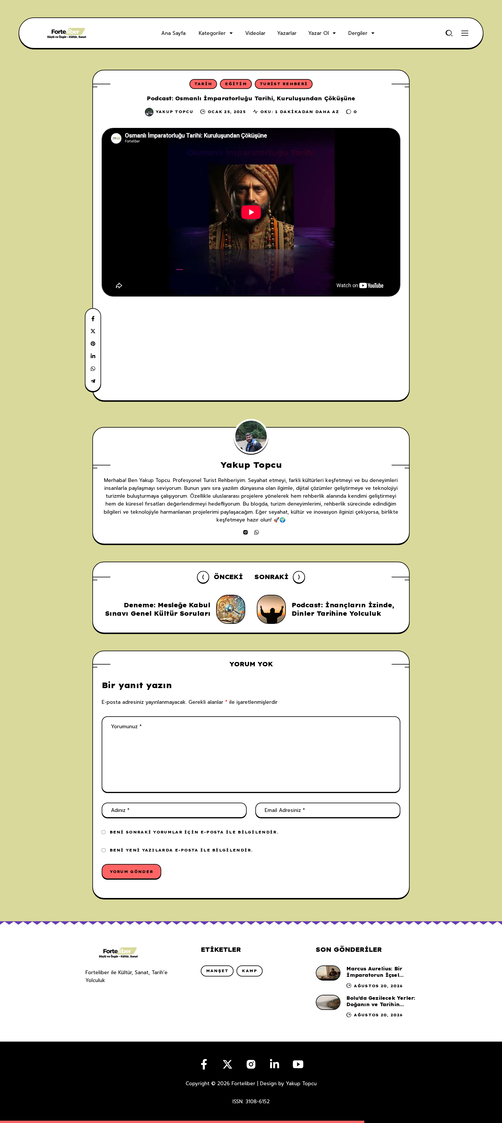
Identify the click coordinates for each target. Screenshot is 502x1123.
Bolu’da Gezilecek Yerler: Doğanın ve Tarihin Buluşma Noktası (380, 1004)
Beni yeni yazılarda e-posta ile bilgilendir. (181, 850)
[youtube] (298, 1064)
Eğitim (236, 83)
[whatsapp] (256, 532)
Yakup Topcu (174, 111)
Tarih (203, 83)
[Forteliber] (67, 33)
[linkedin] (274, 1064)
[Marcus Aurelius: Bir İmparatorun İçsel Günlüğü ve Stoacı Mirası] (328, 973)
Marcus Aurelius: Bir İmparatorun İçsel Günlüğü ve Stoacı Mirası (380, 975)
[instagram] (245, 532)
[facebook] (204, 1064)
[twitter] (227, 1064)
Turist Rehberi (284, 83)
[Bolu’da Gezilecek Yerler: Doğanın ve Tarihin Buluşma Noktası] (328, 1002)
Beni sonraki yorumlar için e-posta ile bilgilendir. (194, 832)
